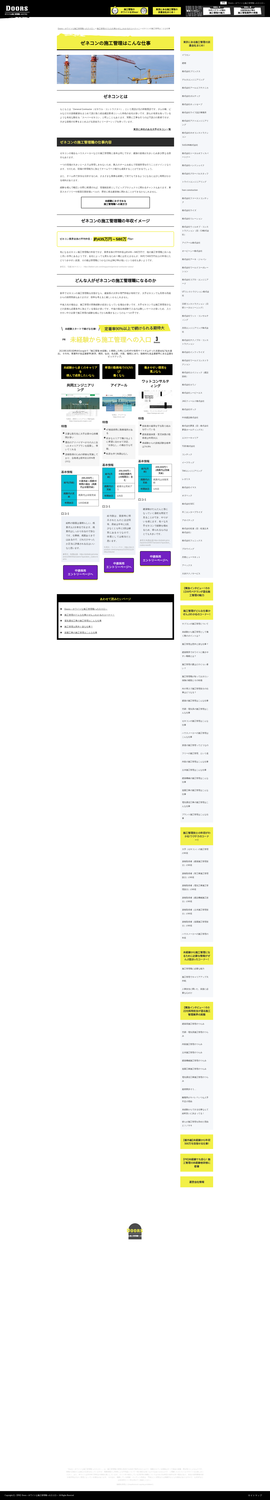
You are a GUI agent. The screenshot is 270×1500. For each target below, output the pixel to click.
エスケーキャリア (190, 438)
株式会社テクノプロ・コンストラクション (195, 342)
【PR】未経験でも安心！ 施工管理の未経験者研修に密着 (196, 1162)
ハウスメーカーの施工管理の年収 (195, 936)
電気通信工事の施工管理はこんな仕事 (83, 620)
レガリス (186, 479)
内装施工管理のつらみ (192, 1044)
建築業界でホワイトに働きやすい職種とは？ (195, 654)
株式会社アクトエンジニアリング (195, 123)
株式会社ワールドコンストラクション (195, 362)
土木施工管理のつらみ (192, 1052)
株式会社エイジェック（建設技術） (195, 374)
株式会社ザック (189, 409)
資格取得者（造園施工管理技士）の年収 (195, 924)
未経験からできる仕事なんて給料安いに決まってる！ (195, 1111)
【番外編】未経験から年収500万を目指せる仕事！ (196, 1141)
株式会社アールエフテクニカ (195, 88)
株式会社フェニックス (192, 540)
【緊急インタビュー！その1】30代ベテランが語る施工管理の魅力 (196, 591)
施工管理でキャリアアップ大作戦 (195, 979)
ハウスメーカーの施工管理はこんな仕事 (195, 735)
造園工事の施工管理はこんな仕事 (80, 632)
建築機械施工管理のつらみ (194, 1060)
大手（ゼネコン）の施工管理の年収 (195, 851)
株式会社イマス (189, 487)
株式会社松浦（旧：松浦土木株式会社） (195, 530)
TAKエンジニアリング (192, 471)
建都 (184, 63)
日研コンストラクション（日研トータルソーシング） (195, 306)
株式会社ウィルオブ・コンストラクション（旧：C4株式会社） (195, 231)
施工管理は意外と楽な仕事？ (78, 626)
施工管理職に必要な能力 (193, 968)
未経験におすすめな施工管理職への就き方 (115, 202)
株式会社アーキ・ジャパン (194, 259)
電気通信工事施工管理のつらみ (195, 1079)
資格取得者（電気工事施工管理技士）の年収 (195, 887)
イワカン (186, 55)
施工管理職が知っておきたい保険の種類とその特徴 (195, 678)
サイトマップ (255, 1495)
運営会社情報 (196, 1182)
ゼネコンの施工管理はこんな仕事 (195, 723)
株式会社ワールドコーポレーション (195, 269)
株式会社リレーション (192, 218)
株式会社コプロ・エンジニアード (195, 281)
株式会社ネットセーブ (192, 104)
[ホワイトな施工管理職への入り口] (135, 1225)
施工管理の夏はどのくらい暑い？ (195, 666)
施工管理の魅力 (217, 10)
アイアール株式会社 (191, 243)
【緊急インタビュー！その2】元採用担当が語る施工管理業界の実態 (196, 1010)
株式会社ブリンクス (191, 71)
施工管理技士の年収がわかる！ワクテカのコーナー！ (196, 836)
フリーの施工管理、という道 (195, 753)
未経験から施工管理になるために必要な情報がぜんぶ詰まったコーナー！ (196, 955)
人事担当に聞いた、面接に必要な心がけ (195, 991)
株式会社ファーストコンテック (195, 200)
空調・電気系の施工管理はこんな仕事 (195, 711)
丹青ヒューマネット (191, 557)
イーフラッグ (188, 462)
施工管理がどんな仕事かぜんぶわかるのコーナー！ (89, 615)
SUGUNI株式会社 (190, 145)
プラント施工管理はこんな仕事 (195, 816)
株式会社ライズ (189, 210)
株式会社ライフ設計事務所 (194, 112)
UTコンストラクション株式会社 (195, 293)
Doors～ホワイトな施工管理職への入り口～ (246, 3)
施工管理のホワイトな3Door (129, 11)
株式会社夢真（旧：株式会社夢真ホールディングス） (195, 428)
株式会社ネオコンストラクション (195, 135)
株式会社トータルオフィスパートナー (195, 155)
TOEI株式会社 (188, 446)
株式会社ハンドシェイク (193, 165)
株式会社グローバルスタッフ (195, 173)
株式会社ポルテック (191, 96)
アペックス (187, 565)
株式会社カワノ (189, 385)
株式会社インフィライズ (193, 352)
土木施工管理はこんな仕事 (194, 770)
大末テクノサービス (191, 573)
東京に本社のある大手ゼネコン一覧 (152, 129)
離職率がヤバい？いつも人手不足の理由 (195, 1099)
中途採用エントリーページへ (80, 572)
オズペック (187, 495)
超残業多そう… (189, 1089)
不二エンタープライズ (192, 512)
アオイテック (188, 520)
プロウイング (188, 549)
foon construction (190, 190)
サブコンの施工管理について (195, 624)
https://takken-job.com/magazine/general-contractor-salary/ (108, 267)
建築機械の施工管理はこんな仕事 (195, 780)
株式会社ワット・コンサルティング (195, 318)
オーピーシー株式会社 (192, 251)
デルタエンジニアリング (193, 79)
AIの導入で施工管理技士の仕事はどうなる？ (195, 690)
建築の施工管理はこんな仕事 (195, 700)
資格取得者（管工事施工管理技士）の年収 (195, 875)
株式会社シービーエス (192, 393)
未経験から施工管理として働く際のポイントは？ (195, 634)
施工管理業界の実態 (248, 10)
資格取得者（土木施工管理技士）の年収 (195, 912)
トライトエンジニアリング (194, 182)
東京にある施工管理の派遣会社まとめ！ (167, 11)
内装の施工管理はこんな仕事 (195, 761)
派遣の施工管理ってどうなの (195, 745)
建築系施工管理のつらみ (193, 1024)
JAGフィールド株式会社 (193, 401)
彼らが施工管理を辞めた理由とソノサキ (195, 1124)
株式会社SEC (188, 504)
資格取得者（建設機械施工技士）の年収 (195, 899)
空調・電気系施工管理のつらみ (195, 1034)
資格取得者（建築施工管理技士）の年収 (195, 863)
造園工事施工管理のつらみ (194, 1069)
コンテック (187, 454)
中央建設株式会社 (190, 417)
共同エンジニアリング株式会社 (195, 330)
